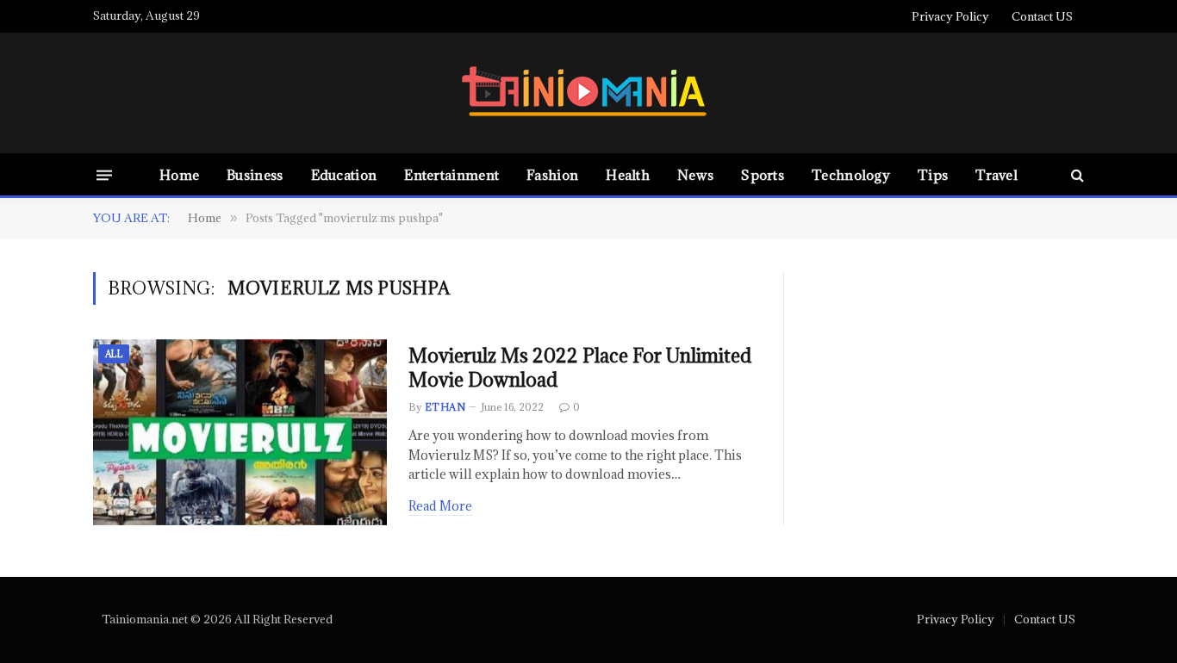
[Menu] (104, 174)
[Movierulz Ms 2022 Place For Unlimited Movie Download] (240, 432)
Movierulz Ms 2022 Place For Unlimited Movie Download (579, 368)
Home (179, 174)
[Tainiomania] (588, 93)
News (695, 174)
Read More (440, 506)
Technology (851, 174)
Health (628, 174)
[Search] (1076, 175)
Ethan (445, 406)
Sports (762, 174)
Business (255, 174)
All (113, 354)
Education (344, 174)
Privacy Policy (950, 16)
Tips (933, 174)
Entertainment (451, 174)
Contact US (1042, 16)
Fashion (552, 174)
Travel (996, 174)
